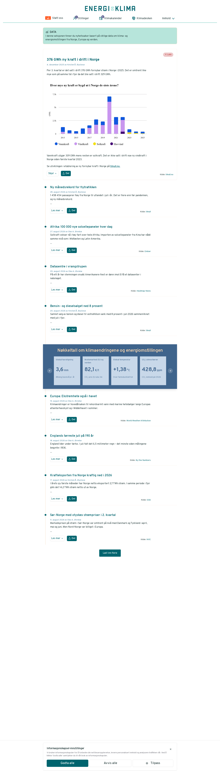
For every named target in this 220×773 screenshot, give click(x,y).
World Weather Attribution (138, 420)
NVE (149, 539)
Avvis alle (110, 763)
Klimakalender (112, 18)
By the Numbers (143, 460)
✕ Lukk (168, 54)
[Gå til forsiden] (110, 8)
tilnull (148, 211)
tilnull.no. (115, 166)
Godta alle (67, 763)
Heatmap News (144, 291)
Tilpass (155, 763)
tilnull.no (169, 174)
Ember (148, 251)
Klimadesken (144, 18)
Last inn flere (110, 553)
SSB (149, 500)
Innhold (166, 18)
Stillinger (82, 18)
